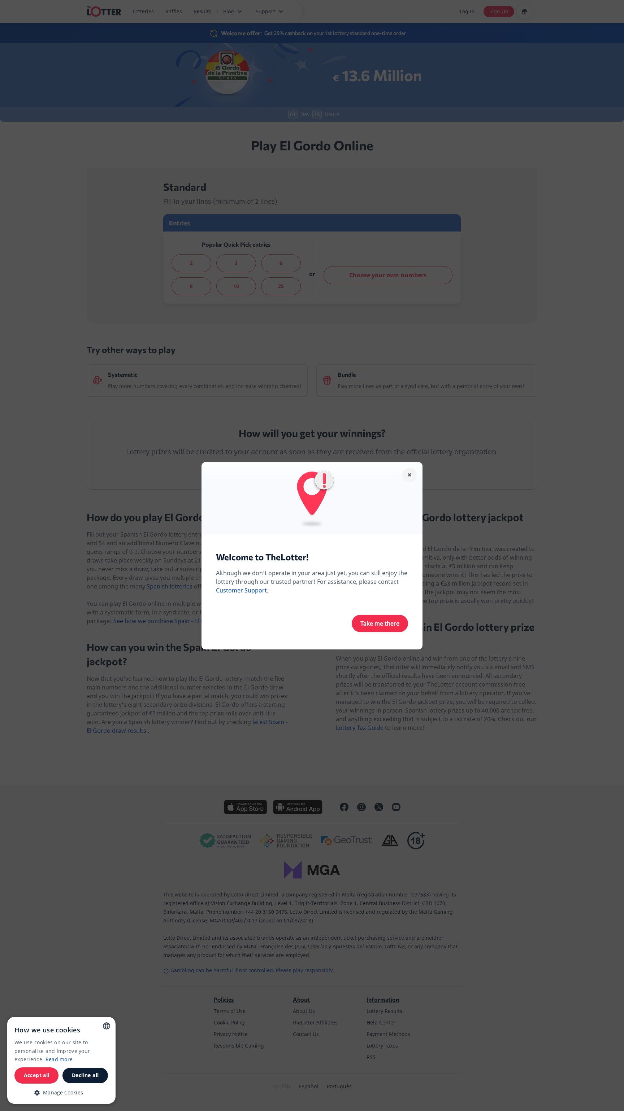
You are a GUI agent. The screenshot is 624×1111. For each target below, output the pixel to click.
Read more (59, 1059)
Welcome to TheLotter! (262, 557)
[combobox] (106, 1026)
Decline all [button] (85, 1075)
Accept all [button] (36, 1075)
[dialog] (61, 1060)
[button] (61, 1092)
